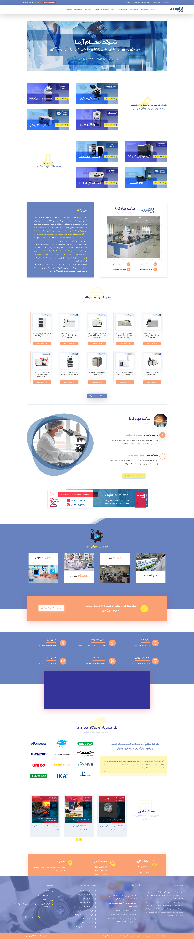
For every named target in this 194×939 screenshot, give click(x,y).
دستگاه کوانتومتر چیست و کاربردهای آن (124, 915)
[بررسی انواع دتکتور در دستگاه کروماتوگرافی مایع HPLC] (112, 809)
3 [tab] (105, 771)
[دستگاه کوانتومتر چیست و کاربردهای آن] (45, 809)
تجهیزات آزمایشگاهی (44, 829)
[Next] (80, 839)
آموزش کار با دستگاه (87, 831)
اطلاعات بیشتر (151, 344)
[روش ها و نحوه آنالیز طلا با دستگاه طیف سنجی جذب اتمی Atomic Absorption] (78, 809)
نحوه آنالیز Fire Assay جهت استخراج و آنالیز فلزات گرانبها (122, 905)
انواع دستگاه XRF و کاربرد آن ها (126, 910)
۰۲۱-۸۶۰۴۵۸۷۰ (101, 874)
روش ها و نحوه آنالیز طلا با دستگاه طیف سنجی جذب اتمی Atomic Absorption (122, 920)
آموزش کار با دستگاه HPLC (117, 829)
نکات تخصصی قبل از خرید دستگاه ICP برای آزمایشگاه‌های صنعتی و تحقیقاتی (123, 897)
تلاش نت (105, 936)
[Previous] (77, 839)
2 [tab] (104, 771)
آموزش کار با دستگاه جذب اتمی (82, 829)
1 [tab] (102, 771)
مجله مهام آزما (53, 829)
